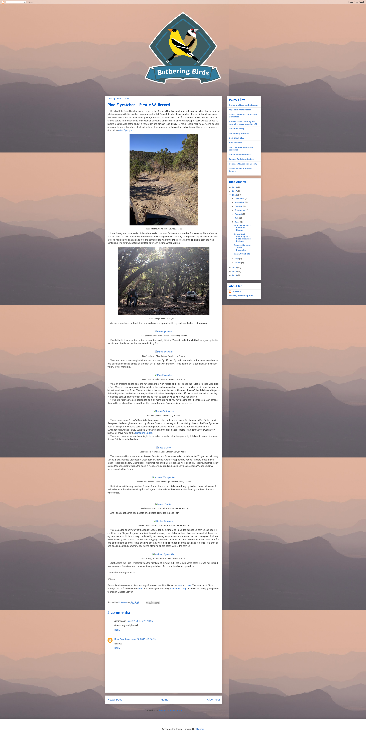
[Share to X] (152, 602)
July (237, 218)
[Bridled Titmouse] (164, 521)
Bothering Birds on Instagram (243, 105)
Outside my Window (239, 133)
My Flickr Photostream (240, 110)
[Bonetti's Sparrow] (164, 411)
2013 (234, 275)
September (240, 210)
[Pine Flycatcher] (164, 331)
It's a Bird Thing (236, 128)
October (239, 206)
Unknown (236, 292)
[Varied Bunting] (163, 504)
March (238, 262)
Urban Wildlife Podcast (240, 154)
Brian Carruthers (122, 639)
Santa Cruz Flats (242, 254)
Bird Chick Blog (236, 138)
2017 (234, 191)
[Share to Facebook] (155, 602)
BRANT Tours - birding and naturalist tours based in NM (243, 122)
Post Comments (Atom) (170, 710)
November (240, 202)
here (180, 585)
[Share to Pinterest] (158, 602)
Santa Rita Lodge (143, 433)
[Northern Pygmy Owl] (163, 554)
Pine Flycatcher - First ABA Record (242, 227)
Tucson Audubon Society (241, 159)
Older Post (213, 699)
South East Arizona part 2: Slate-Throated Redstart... (242, 237)
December (240, 198)
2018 (234, 187)
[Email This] (147, 602)
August (238, 214)
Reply (117, 629)
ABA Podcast (235, 142)
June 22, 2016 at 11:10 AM (140, 621)
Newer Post (115, 699)
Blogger (200, 729)
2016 (234, 195)
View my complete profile (241, 295)
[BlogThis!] (150, 602)
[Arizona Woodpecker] (164, 477)
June (237, 222)
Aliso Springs (125, 130)
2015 (234, 267)
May (237, 258)
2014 (234, 271)
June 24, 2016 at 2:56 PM (143, 639)
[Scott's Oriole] (164, 447)
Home (164, 699)
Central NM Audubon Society (243, 164)
